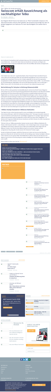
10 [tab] (18, 315)
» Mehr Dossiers (45, 295)
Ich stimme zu (38, 384)
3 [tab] (10, 315)
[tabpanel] (13, 303)
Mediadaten (4, 367)
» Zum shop (30, 348)
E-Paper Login (28, 367)
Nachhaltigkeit (19, 251)
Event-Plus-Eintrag (30, 371)
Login (26, 372)
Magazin (3, 369)
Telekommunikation (10, 251)
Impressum (28, 380)
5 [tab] (12, 315)
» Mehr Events (20, 296)
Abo (2, 372)
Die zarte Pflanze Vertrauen (16, 344)
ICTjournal (3, 380)
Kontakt (27, 369)
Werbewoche (23, 141)
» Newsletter (30, 351)
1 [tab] (7, 315)
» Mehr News (21, 260)
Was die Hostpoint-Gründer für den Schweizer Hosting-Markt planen (16, 339)
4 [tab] (11, 315)
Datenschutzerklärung (10, 389)
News (2, 5)
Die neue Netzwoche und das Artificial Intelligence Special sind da (15, 332)
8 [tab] (15, 315)
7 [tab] (14, 315)
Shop (2, 371)
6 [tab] (13, 315)
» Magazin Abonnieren (33, 345)
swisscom (3, 251)
